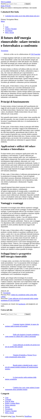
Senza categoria (10, 405)
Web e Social (9, 413)
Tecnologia (4, 51)
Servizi (7, 407)
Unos (13, 416)
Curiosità (8, 399)
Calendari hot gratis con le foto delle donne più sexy (22, 16)
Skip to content (6, 2)
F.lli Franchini (35, 54)
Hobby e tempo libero (12, 403)
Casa (6, 397)
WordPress (28, 416)
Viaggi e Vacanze (11, 411)
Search (3, 4)
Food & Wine (9, 401)
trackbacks (21, 304)
